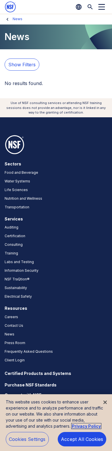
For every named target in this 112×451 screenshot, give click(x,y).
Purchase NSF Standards (31, 384)
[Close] (105, 402)
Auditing (11, 227)
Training (11, 253)
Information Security (21, 270)
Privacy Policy (86, 426)
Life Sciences (16, 190)
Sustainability (16, 288)
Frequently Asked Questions (29, 351)
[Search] (90, 7)
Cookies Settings (27, 439)
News (17, 19)
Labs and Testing (19, 262)
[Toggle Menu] (101, 7)
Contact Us (14, 325)
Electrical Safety (18, 296)
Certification (15, 236)
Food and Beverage (21, 172)
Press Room (15, 343)
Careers (11, 317)
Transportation (17, 207)
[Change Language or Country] (78, 7)
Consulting (14, 244)
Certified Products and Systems (38, 373)
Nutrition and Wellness (23, 198)
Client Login (15, 360)
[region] (56, 422)
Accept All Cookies (82, 439)
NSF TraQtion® (17, 279)
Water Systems (17, 181)
